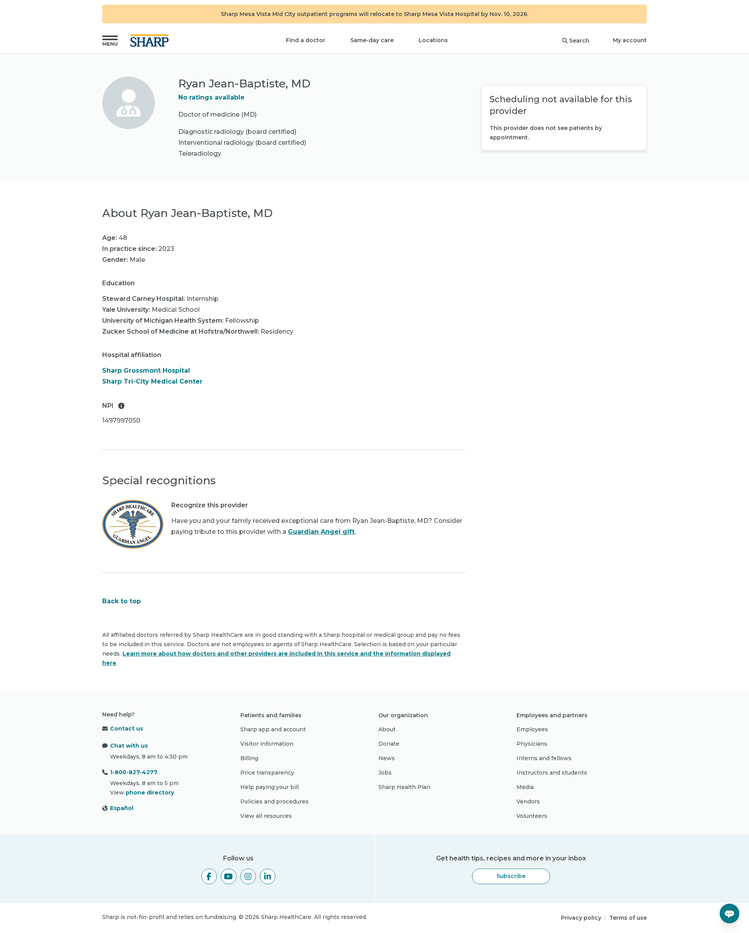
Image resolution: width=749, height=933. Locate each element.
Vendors (528, 801)
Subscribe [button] (511, 876)
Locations (433, 40)
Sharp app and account (273, 729)
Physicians (531, 743)
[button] (110, 40)
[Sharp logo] (151, 40)
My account (630, 40)
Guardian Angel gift (321, 531)
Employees (532, 729)
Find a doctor (305, 40)
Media (525, 787)
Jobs (385, 772)
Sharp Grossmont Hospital (146, 370)
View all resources (266, 815)
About (387, 729)
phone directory (150, 792)
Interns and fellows (544, 758)
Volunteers (531, 815)
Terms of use (628, 917)
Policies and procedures (274, 801)
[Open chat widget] (729, 913)
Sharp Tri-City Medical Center (152, 381)
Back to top (121, 601)
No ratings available (211, 97)
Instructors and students (551, 772)
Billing (249, 758)
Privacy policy (581, 917)
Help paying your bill (269, 787)
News (386, 758)
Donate (388, 743)
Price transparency (267, 772)
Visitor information (266, 743)
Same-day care (372, 40)
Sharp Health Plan (404, 787)
